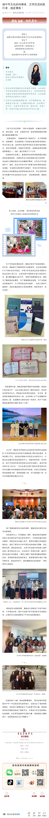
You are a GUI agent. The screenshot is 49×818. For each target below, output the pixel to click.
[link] (13, 814)
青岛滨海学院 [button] (18, 12)
